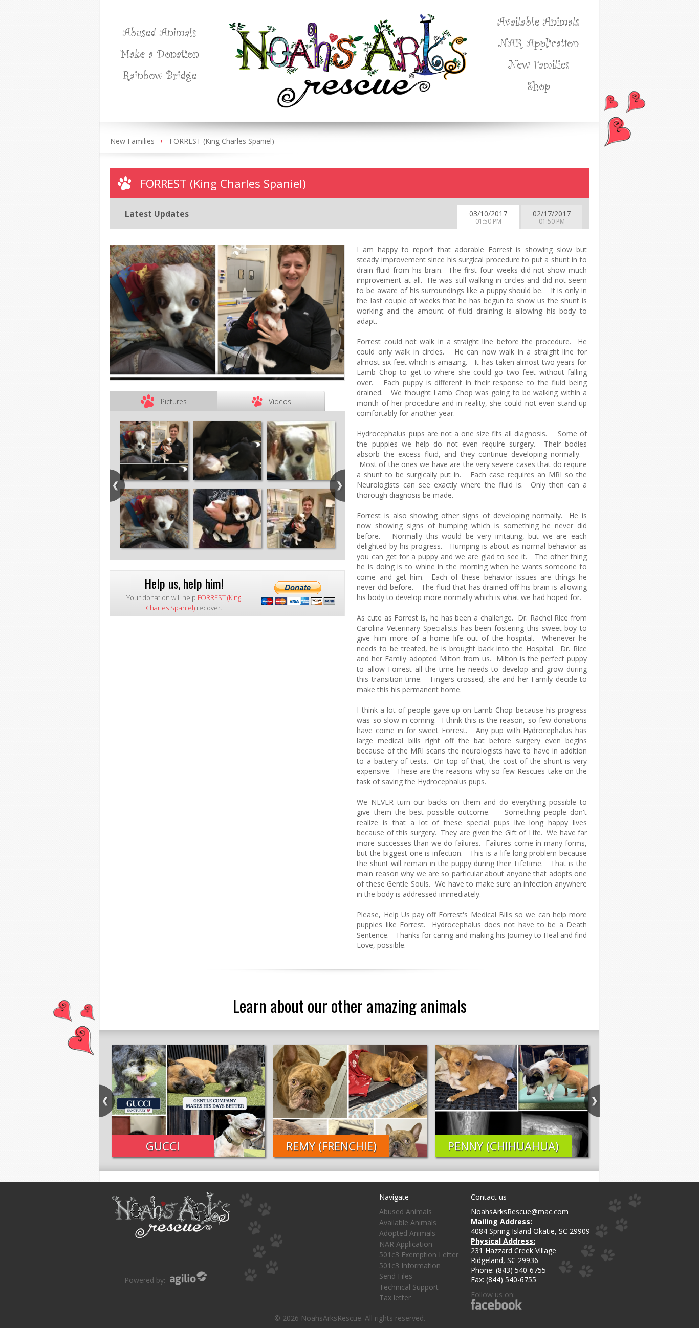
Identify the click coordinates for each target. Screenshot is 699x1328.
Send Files (395, 1276)
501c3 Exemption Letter (418, 1254)
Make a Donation (159, 53)
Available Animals (538, 21)
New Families (538, 64)
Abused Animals (159, 32)
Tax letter (395, 1297)
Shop (538, 85)
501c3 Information (410, 1265)
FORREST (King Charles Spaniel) (221, 141)
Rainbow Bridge (159, 75)
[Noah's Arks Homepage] (348, 19)
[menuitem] (159, 32)
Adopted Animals (407, 1233)
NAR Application (538, 42)
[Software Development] (188, 1278)
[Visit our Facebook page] (496, 1304)
